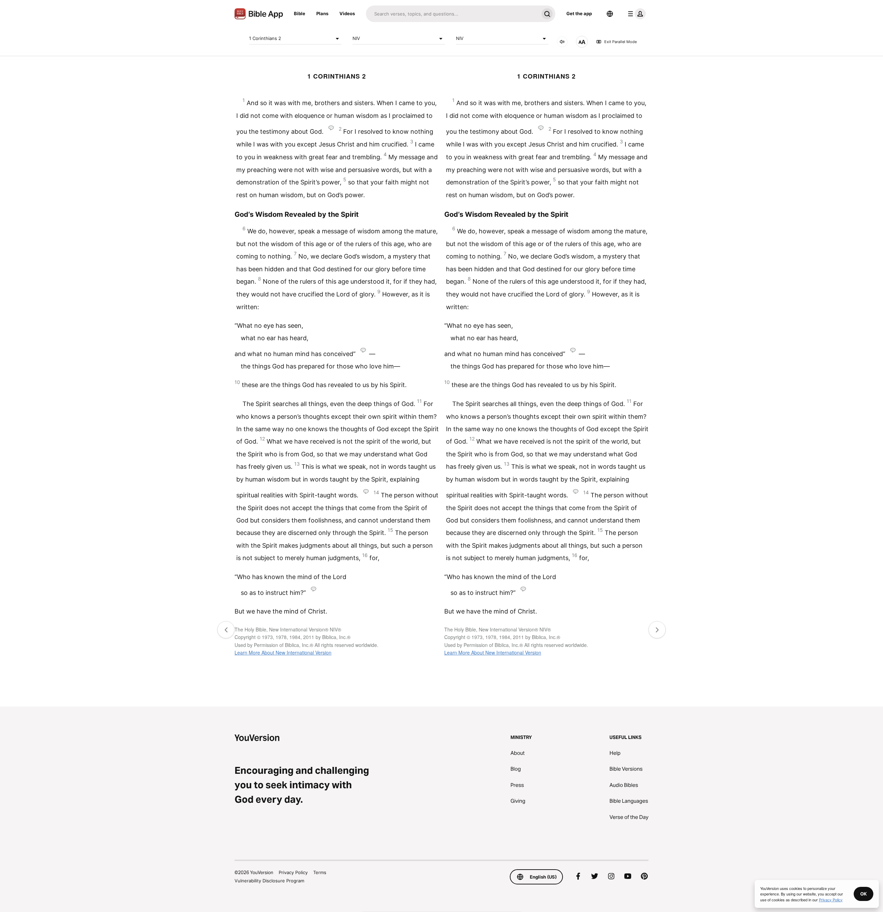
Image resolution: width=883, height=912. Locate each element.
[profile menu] (635, 14)
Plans (322, 13)
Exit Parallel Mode (620, 41)
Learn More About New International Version (283, 652)
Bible (299, 13)
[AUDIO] (562, 41)
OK (863, 893)
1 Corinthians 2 (265, 38)
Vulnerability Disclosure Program (269, 880)
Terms (319, 872)
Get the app (579, 13)
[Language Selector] (610, 14)
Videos (347, 13)
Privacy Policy (293, 872)
